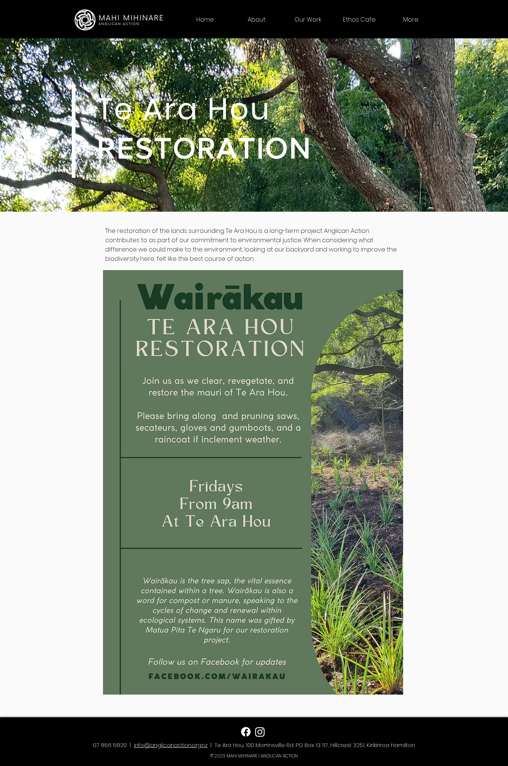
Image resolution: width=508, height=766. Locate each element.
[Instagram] (260, 731)
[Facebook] (245, 731)
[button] (256, 19)
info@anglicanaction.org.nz (171, 745)
